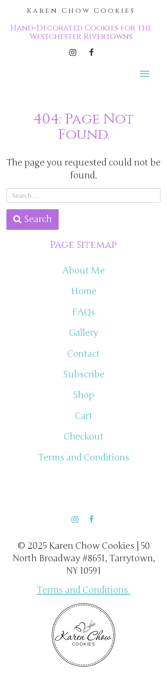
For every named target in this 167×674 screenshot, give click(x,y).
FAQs (83, 312)
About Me (84, 270)
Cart (83, 416)
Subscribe (83, 374)
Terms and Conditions (83, 457)
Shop (83, 395)
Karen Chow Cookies (81, 10)
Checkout (84, 436)
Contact (83, 354)
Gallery (83, 333)
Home (83, 291)
